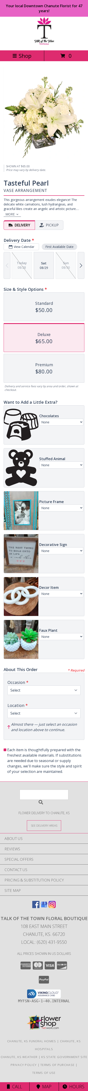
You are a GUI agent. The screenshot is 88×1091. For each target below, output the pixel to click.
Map (45, 1087)
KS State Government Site (64, 1057)
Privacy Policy (24, 1065)
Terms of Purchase (57, 1065)
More (10, 214)
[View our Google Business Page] (44, 906)
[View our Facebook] (35, 906)
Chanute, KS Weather (19, 1057)
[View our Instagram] (52, 906)
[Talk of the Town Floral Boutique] (43, 44)
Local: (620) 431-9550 (44, 942)
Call (16, 1087)
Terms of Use (44, 1073)
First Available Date (59, 247)
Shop (25, 55)
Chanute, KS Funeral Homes (31, 1041)
